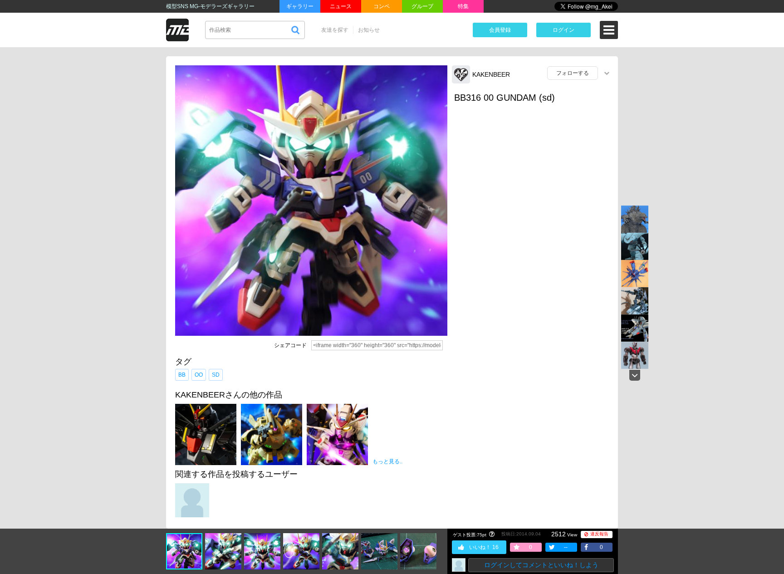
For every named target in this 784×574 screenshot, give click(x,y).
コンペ (381, 6)
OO (199, 375)
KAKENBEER (491, 74)
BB (182, 375)
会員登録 (500, 30)
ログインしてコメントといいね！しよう (541, 565)
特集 (463, 6)
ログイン (563, 30)
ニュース (341, 6)
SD (216, 375)
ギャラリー (300, 6)
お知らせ (369, 30)
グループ (422, 6)
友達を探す (334, 30)
